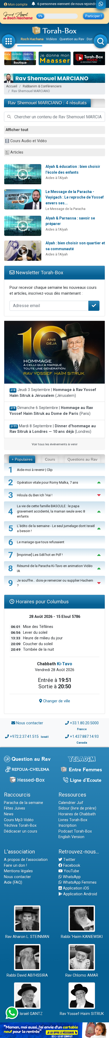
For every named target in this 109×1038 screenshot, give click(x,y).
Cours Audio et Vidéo (28, 141)
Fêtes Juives (14, 808)
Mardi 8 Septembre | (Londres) (53, 429)
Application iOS (75, 888)
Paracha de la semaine (23, 803)
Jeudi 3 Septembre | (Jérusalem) (53, 393)
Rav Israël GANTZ (27, 1014)
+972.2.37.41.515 (24, 736)
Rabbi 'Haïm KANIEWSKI (82, 936)
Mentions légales (18, 871)
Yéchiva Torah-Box (20, 825)
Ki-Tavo (64, 663)
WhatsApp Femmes (79, 882)
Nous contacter (29, 723)
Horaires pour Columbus (41, 601)
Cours (50, 459)
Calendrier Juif (70, 803)
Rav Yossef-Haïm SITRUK (82, 1014)
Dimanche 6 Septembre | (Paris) (51, 411)
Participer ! (93, 16)
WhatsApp (71, 877)
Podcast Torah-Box (75, 831)
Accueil (11, 86)
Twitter (68, 859)
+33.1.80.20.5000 (84, 723)
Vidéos (51, 39)
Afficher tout (17, 130)
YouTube (71, 871)
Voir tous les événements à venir (55, 444)
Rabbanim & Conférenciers (42, 86)
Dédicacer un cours (20, 831)
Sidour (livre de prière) (77, 808)
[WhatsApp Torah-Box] (101, 4)
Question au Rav (72, 39)
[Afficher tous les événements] (33, 4)
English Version (71, 837)
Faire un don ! (15, 865)
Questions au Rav (82, 459)
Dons (91, 39)
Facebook (71, 865)
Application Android (79, 894)
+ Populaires (22, 459)
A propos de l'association (26, 859)
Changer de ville (56, 701)
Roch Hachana (32, 39)
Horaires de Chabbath (77, 814)
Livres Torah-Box (72, 820)
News (8, 814)
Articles (16, 152)
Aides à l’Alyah (57, 178)
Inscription (67, 825)
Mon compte (17, 4)
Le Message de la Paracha (65, 209)
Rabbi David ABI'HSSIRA (27, 975)
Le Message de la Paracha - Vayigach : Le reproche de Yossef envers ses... (75, 197)
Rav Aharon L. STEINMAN (27, 936)
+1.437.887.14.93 (84, 736)
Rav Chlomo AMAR (81, 975)
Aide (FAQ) (13, 882)
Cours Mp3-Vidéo (19, 820)
